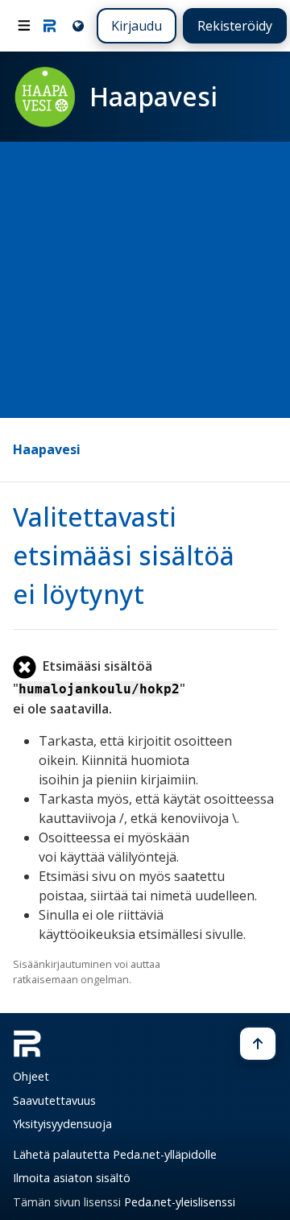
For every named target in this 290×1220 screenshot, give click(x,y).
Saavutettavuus (54, 1100)
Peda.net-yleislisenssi (179, 1202)
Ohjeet (31, 1076)
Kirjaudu (136, 26)
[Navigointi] (24, 25)
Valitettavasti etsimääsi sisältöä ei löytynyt (123, 555)
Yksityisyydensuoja (62, 1123)
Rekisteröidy (234, 26)
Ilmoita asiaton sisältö (71, 1177)
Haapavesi (47, 449)
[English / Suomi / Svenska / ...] (77, 25)
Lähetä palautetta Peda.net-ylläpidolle (115, 1154)
